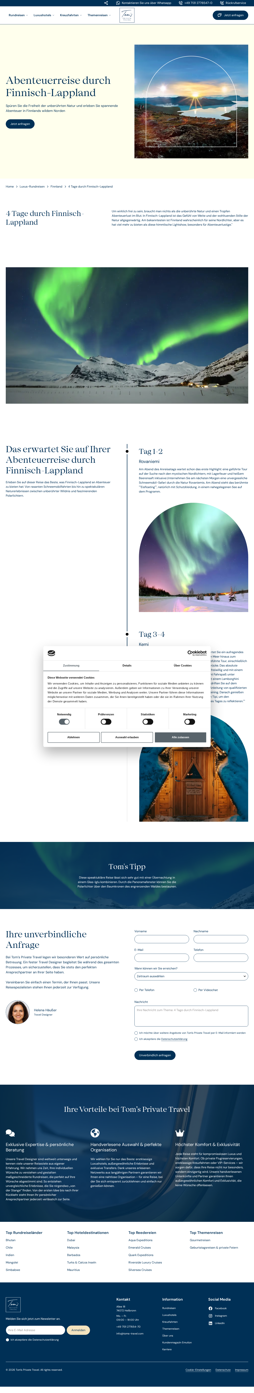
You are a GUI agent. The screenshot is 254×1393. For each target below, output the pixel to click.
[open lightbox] (127, 335)
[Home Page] (127, 15)
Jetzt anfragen (20, 124)
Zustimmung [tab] (71, 665)
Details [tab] (127, 665)
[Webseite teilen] (106, 3)
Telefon (198, 950)
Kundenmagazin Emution (177, 1342)
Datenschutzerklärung (174, 1039)
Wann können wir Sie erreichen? (155, 968)
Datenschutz (223, 1369)
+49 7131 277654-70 (128, 1326)
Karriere (167, 1349)
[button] (18, 15)
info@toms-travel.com (129, 1333)
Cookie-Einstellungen (198, 1369)
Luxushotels (169, 1315)
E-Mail (138, 950)
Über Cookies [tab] (183, 665)
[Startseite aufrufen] (55, 1304)
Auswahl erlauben (127, 737)
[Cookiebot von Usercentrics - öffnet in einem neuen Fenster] (190, 653)
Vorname (140, 931)
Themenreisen (170, 1328)
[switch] (106, 722)
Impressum (241, 1369)
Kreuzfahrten (170, 1321)
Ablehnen (73, 737)
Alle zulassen (180, 737)
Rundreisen (169, 1308)
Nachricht (141, 1002)
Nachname (201, 931)
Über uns (167, 1335)
